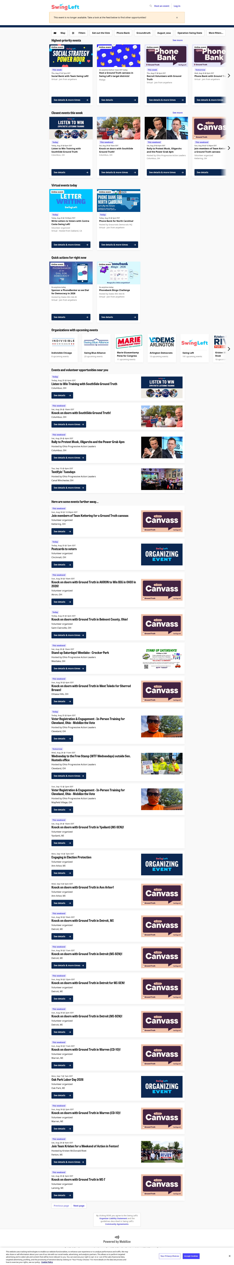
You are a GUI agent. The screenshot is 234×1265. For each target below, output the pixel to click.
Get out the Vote (101, 32)
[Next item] (229, 75)
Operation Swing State (190, 32)
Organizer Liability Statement (113, 1218)
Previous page (61, 1205)
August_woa (164, 32)
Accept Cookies (191, 1256)
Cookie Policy (47, 1262)
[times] (177, 17)
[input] (156, 6)
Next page (78, 1205)
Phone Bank (123, 32)
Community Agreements (116, 1224)
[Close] (230, 1256)
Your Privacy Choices (169, 1256)
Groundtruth (143, 32)
